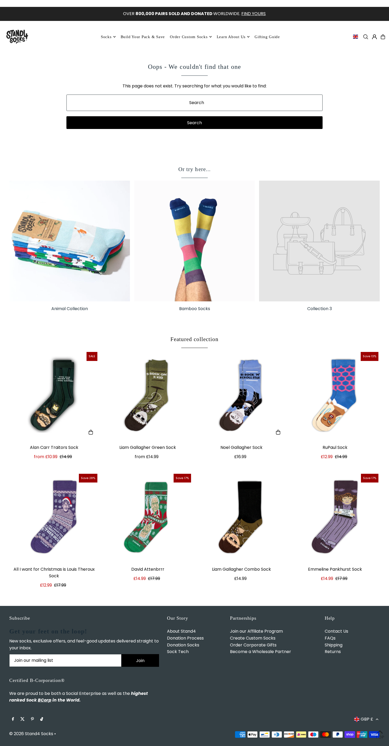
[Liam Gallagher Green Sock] (147, 395)
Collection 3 (319, 309)
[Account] (374, 36)
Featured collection (194, 339)
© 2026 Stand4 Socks (31, 734)
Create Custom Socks (252, 638)
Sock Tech (178, 652)
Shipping (333, 645)
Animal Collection (69, 309)
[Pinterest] (32, 719)
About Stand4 (181, 631)
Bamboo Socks (194, 309)
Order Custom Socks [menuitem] (189, 37)
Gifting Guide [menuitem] (267, 37)
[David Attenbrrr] (147, 517)
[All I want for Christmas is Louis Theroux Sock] (54, 517)
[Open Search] (365, 36)
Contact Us (336, 631)
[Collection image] (319, 241)
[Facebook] (13, 719)
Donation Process (185, 638)
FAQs (330, 638)
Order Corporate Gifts (253, 645)
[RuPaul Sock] (335, 395)
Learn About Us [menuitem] (231, 37)
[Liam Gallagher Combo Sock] (241, 517)
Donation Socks (183, 645)
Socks (106, 37)
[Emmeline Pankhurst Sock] (335, 517)
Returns (333, 652)
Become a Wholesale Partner (260, 652)
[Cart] (383, 36)
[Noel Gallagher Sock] (241, 395)
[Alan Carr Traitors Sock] (54, 395)
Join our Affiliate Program (256, 631)
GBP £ (367, 719)
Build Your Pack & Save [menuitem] (143, 37)
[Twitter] (22, 719)
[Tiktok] (41, 719)
